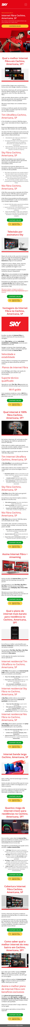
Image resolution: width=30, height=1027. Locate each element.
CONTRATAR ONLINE (15, 26)
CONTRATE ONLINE (15, 220)
